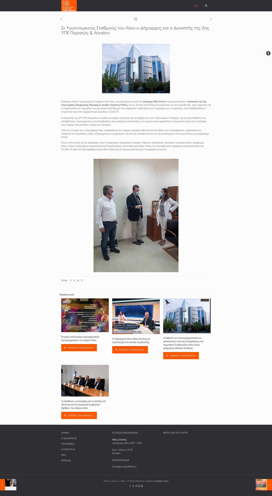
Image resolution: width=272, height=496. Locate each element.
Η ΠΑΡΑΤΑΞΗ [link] (68, 449)
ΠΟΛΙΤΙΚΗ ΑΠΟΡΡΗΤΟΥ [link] (124, 466)
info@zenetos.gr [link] (120, 460)
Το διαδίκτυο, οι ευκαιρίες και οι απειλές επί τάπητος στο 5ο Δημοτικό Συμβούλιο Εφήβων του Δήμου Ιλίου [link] (83, 404)
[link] (268, 53)
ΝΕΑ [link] (63, 454)
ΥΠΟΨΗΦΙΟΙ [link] (68, 443)
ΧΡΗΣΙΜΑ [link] (66, 460)
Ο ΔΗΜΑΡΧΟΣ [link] (69, 438)
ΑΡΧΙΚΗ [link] (65, 432)
